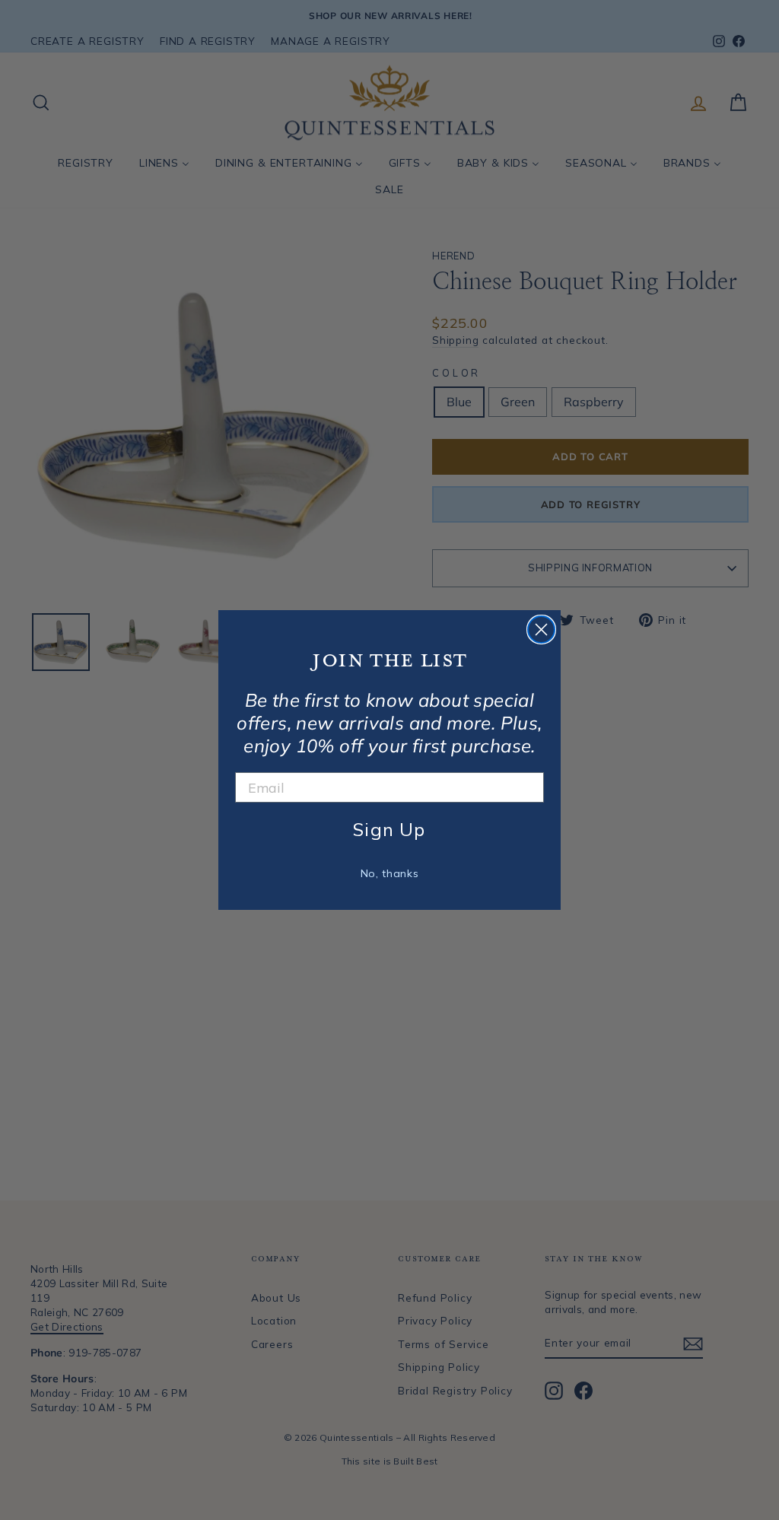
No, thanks (390, 873)
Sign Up (389, 829)
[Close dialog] (541, 629)
